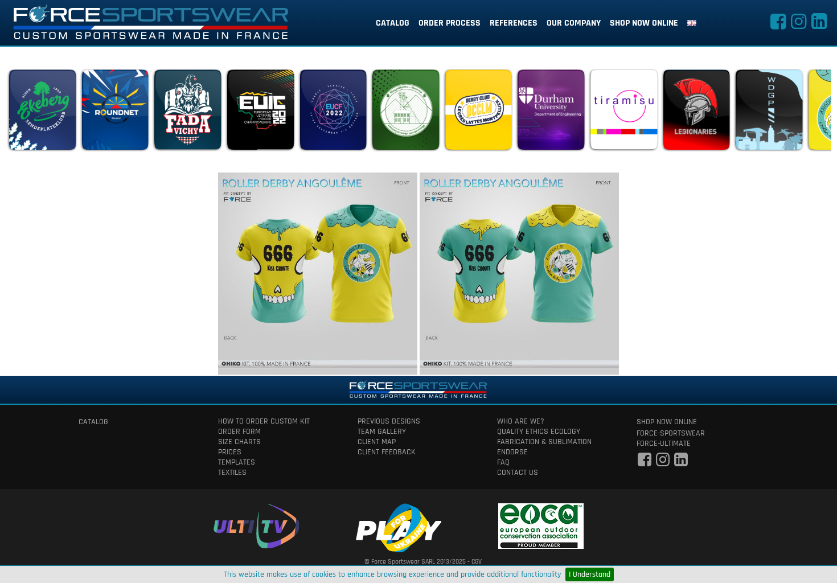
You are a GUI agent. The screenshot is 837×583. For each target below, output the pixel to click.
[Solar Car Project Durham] (550, 113)
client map (377, 442)
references (514, 23)
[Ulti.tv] (256, 524)
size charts (239, 442)
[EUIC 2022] (260, 113)
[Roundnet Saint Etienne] (405, 113)
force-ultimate (664, 443)
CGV (476, 561)
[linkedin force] (819, 25)
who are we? (520, 421)
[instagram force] (798, 25)
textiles (232, 472)
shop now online (644, 23)
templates (236, 462)
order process (450, 23)
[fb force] (645, 463)
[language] (692, 23)
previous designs (389, 421)
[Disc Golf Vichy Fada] (187, 113)
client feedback (387, 452)
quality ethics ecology (538, 431)
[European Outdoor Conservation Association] (541, 524)
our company (574, 23)
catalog (392, 23)
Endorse (512, 452)
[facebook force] (778, 25)
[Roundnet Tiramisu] (623, 113)
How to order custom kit (264, 421)
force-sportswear (671, 433)
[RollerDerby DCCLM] (478, 113)
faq (503, 462)
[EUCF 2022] (333, 113)
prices (229, 452)
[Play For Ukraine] (398, 526)
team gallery (382, 431)
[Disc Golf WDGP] (768, 113)
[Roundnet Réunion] (115, 113)
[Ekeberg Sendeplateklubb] (42, 113)
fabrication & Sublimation (544, 442)
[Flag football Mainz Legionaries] (696, 113)
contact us (517, 472)
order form (239, 431)
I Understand (589, 574)
